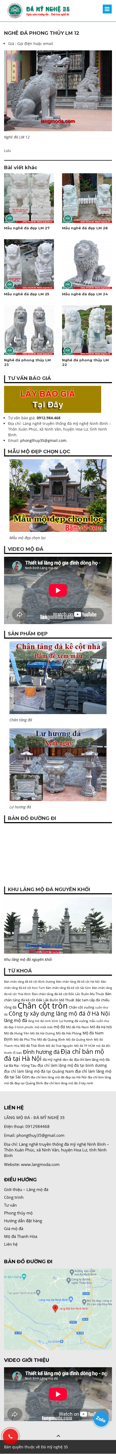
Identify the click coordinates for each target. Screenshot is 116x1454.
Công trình (13, 1197)
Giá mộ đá (13, 1228)
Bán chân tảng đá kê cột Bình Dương (29, 982)
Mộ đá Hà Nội (101, 1026)
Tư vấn (10, 1205)
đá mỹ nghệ (52, 1059)
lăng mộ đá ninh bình (43, 1021)
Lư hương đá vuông (73, 1021)
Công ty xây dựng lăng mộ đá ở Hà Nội (59, 1013)
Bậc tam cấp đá (88, 1000)
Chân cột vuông (81, 1007)
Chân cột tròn (43, 1005)
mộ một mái (44, 1027)
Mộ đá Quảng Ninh (79, 1039)
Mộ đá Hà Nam (77, 1027)
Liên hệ (11, 1244)
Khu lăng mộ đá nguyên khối (28, 959)
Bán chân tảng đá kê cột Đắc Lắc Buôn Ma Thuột (68, 994)
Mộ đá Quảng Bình (51, 1039)
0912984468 (37, 1126)
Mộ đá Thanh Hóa (20, 1236)
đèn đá (68, 1059)
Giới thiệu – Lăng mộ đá (26, 1189)
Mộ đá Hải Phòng (68, 1033)
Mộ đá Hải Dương (42, 1033)
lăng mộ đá (15, 1020)
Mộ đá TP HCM (84, 1046)
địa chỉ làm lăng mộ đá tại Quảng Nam (39, 1071)
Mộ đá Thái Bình (33, 1045)
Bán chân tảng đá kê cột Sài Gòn (68, 988)
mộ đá (59, 1026)
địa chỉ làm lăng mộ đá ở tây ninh (68, 1083)
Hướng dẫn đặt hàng (23, 1220)
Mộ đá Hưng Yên (16, 1033)
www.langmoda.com (40, 1164)
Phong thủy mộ (18, 1213)
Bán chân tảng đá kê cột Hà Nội (78, 982)
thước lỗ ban (13, 1053)
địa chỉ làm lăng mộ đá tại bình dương (72, 1065)
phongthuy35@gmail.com (43, 440)
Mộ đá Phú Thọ (25, 1039)
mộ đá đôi (103, 1046)
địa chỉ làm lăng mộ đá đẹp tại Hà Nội (59, 1077)
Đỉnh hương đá (41, 1051)
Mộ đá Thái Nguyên (59, 1046)
